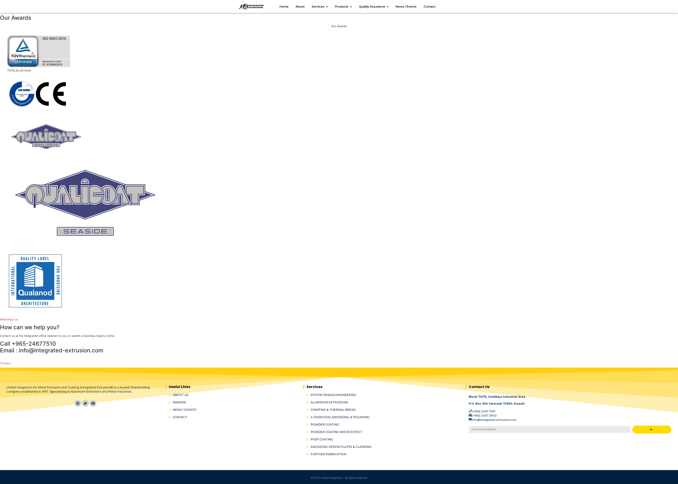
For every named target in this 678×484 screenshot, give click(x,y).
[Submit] (651, 430)
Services (318, 6)
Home (284, 6)
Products (341, 6)
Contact (429, 6)
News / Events (406, 6)
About (300, 6)
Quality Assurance (372, 6)
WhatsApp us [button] (9, 319)
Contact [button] (5, 363)
